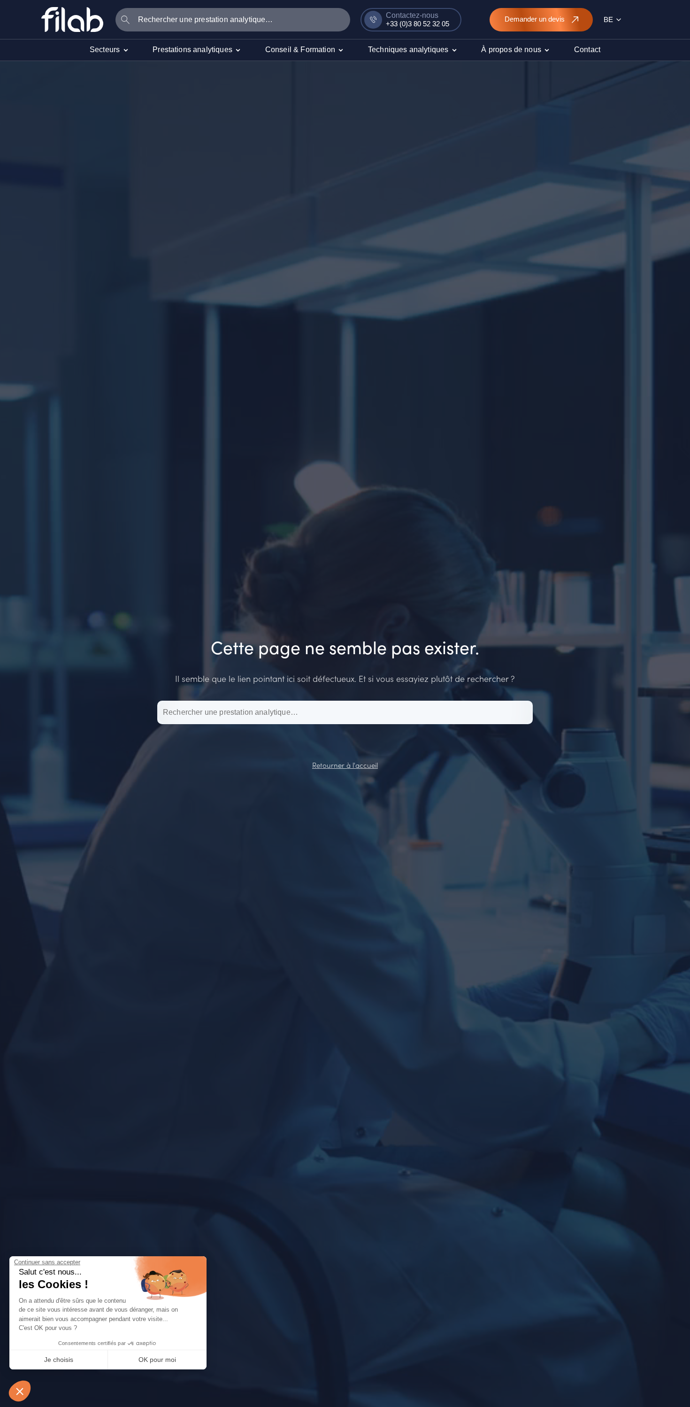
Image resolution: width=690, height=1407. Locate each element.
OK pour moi (157, 1359)
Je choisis (58, 1359)
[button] (19, 1391)
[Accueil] (72, 19)
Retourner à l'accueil (345, 765)
